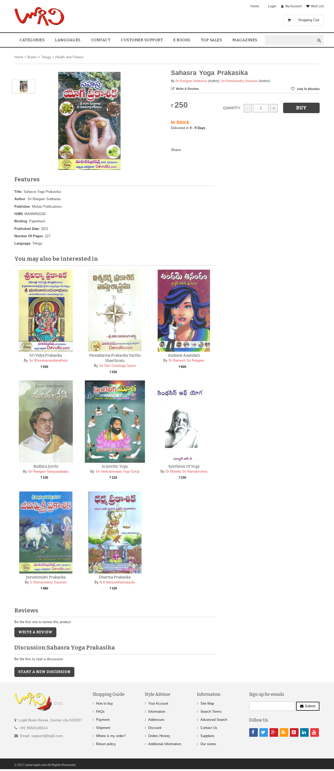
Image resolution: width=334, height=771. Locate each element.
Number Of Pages (28, 236)
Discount (155, 728)
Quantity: (232, 108)
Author (19, 199)
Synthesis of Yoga (183, 466)
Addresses (156, 720)
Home (254, 6)
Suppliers (207, 736)
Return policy (106, 744)
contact (101, 40)
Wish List (317, 6)
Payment (103, 720)
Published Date (26, 229)
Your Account (158, 703)
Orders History (159, 736)
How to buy (104, 703)
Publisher (22, 206)
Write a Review (187, 89)
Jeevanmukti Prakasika (45, 577)
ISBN (18, 214)
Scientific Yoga (115, 466)
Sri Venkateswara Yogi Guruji (117, 471)
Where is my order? (111, 736)
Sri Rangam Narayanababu (48, 471)
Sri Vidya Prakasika (45, 355)
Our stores (208, 744)
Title (17, 192)
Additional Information (164, 744)
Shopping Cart (308, 20)
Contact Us (208, 728)
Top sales (211, 40)
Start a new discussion (44, 672)
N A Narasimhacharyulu (117, 582)
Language (22, 243)
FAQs (100, 712)
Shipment (103, 728)
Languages (68, 40)
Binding (20, 221)
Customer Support (142, 40)
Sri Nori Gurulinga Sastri (117, 366)
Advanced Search (213, 720)
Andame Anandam (184, 355)
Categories (32, 40)
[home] (39, 16)
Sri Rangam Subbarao (191, 81)
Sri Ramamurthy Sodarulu (239, 81)
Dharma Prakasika (114, 577)
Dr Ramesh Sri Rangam (186, 360)
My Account (293, 6)
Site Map (207, 703)
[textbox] (289, 40)
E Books (181, 40)
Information (156, 712)
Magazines (245, 40)
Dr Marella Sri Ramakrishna (186, 471)
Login (272, 6)
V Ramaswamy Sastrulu (48, 582)
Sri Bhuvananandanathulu (48, 360)
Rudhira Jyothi (45, 466)
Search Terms (211, 712)
